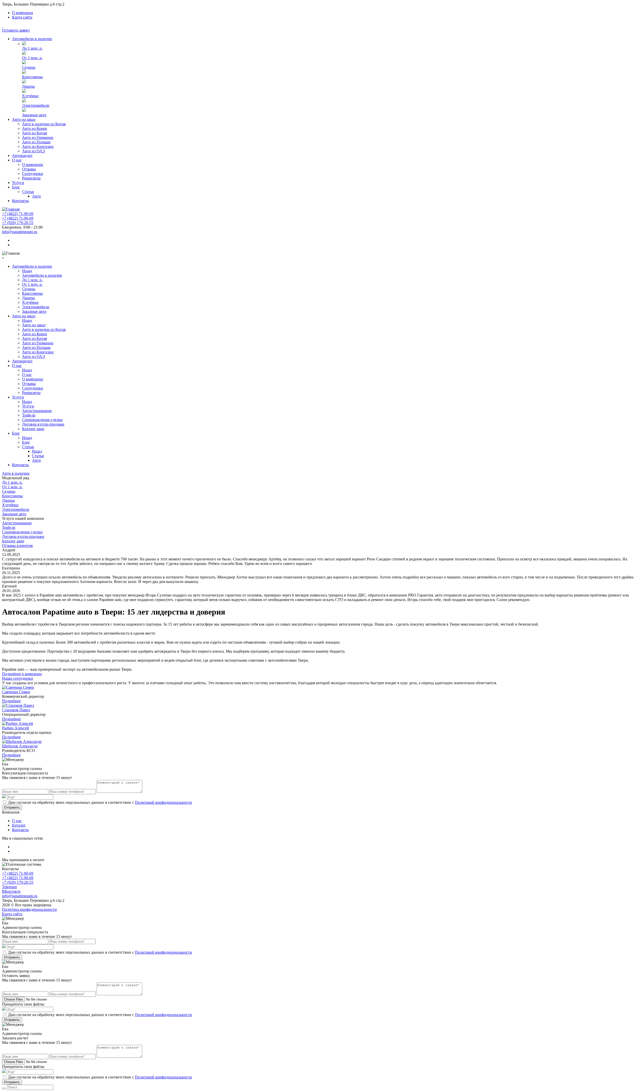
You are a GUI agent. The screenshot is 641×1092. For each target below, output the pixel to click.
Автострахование (37, 411)
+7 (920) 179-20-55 (17, 223)
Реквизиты (31, 178)
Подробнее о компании (22, 674)
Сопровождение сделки (42, 420)
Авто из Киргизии (38, 146)
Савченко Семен (16, 692)
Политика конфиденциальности (29, 909)
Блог (16, 187)
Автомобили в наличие (32, 39)
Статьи (28, 191)
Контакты (20, 200)
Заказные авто (34, 115)
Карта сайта (22, 17)
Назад (27, 271)
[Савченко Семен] (18, 687)
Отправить (12, 807)
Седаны (28, 67)
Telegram (9, 887)
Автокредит (22, 155)
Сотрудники (32, 173)
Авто (36, 196)
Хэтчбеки (30, 96)
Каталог (19, 825)
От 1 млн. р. (32, 58)
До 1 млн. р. (32, 48)
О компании (22, 13)
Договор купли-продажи (43, 424)
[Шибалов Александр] (22, 741)
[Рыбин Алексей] (17, 723)
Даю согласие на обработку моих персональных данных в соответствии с (100, 802)
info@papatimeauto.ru (19, 232)
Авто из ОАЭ (33, 151)
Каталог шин (33, 429)
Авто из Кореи (34, 128)
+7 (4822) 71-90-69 (17, 214)
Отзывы (29, 169)
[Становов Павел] (18, 705)
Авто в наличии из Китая (44, 124)
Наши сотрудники (17, 678)
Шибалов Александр (20, 746)
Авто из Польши (36, 142)
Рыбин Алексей (15, 728)
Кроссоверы (32, 77)
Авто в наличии (16, 473)
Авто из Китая (34, 133)
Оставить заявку (16, 30)
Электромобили (35, 105)
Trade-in (28, 415)
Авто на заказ (23, 119)
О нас (17, 160)
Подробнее (11, 701)
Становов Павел (16, 710)
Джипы (28, 86)
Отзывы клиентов (17, 545)
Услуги (18, 182)
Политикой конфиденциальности (163, 802)
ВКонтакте (11, 891)
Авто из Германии (37, 137)
